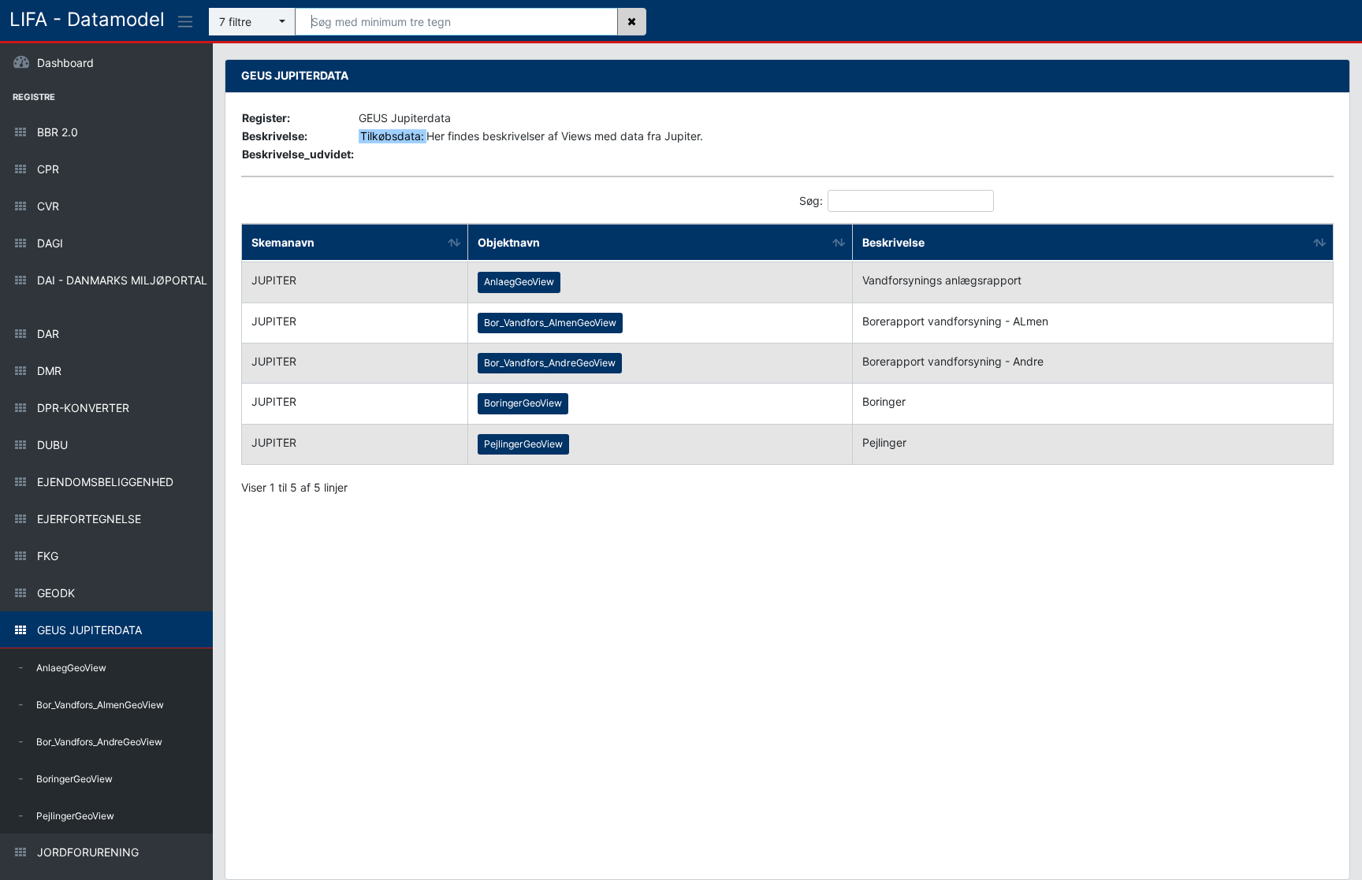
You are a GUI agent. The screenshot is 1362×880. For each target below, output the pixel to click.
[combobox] (252, 21)
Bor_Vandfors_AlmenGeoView (91, 704)
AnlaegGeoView (62, 667)
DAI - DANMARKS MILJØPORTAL (165, 280)
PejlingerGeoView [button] (523, 444)
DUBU (165, 444)
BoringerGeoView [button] (523, 403)
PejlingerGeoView (66, 815)
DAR (165, 333)
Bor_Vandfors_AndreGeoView (90, 741)
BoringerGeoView (65, 778)
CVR (165, 206)
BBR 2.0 (165, 132)
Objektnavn (509, 242)
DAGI (165, 243)
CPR (165, 169)
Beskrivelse (893, 242)
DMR (165, 370)
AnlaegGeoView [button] (519, 282)
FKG (165, 556)
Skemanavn (282, 242)
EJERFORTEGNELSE (165, 518)
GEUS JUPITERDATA (165, 630)
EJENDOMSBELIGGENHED (165, 481)
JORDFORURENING (165, 852)
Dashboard (64, 62)
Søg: (811, 199)
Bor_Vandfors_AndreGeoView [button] (550, 363)
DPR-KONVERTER (165, 407)
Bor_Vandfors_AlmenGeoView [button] (550, 323)
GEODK (165, 593)
